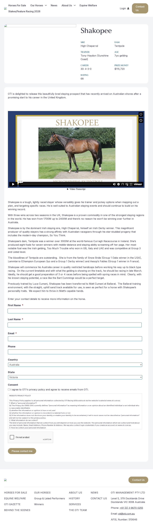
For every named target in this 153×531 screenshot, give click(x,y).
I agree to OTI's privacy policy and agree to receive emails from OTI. (50, 389)
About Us (67, 5)
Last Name (15, 319)
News (54, 5)
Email (12, 333)
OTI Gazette (12, 504)
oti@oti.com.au (126, 513)
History (74, 498)
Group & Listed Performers (49, 498)
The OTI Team (78, 510)
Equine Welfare (88, 5)
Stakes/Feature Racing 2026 (24, 11)
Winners (39, 504)
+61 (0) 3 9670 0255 (131, 507)
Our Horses (36, 5)
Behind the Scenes (17, 510)
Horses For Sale (17, 5)
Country (13, 359)
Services (75, 504)
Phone (11, 346)
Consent (13, 384)
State (11, 372)
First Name (15, 305)
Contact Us (138, 479)
